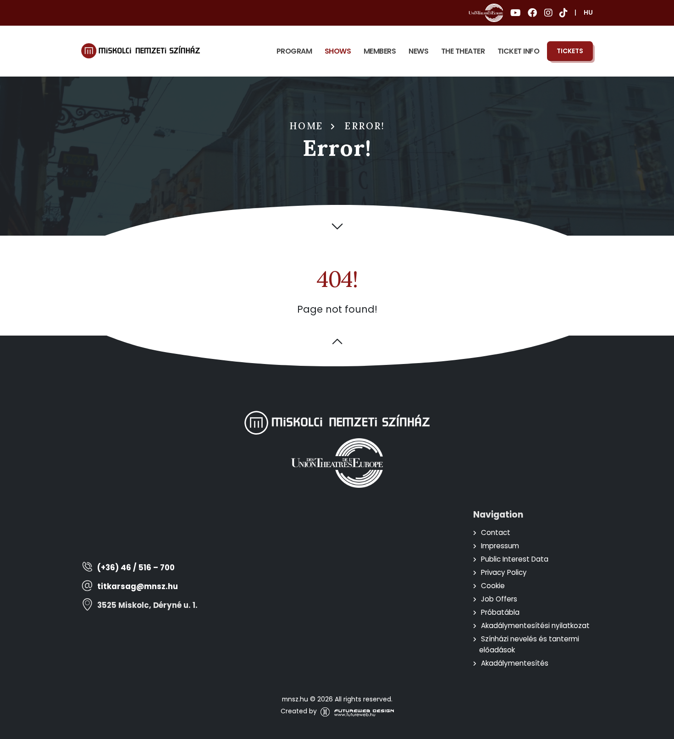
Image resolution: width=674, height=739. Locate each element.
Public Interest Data (514, 559)
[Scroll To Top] (657, 728)
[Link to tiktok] (563, 13)
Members (380, 51)
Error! (365, 126)
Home (306, 126)
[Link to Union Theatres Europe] (486, 13)
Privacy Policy (504, 572)
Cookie (493, 585)
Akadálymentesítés (514, 663)
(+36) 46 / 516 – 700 (136, 568)
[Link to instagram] (548, 13)
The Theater (463, 51)
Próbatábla (500, 612)
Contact (495, 532)
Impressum (500, 546)
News (418, 51)
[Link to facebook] (532, 13)
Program (294, 51)
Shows (338, 51)
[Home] (140, 51)
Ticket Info (518, 51)
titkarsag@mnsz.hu (137, 586)
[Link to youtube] (515, 13)
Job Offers (499, 599)
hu (588, 12)
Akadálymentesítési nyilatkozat (535, 625)
